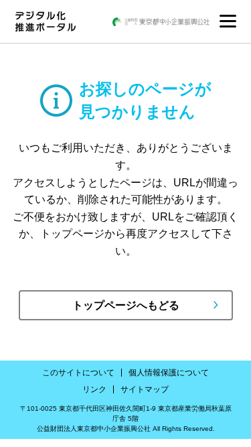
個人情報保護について (169, 373)
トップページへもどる (125, 305)
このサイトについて (78, 373)
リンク (94, 389)
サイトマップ (144, 389)
